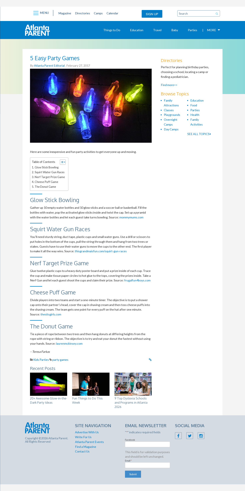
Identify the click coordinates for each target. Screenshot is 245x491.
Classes (169, 110)
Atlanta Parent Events (89, 442)
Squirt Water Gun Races (49, 172)
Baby (174, 30)
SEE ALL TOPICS (198, 134)
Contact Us (82, 451)
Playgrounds (172, 115)
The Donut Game (45, 186)
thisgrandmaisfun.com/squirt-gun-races (101, 251)
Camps (98, 13)
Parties (192, 30)
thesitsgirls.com (50, 314)
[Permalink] (150, 359)
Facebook (130, 439)
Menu (44, 13)
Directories (82, 13)
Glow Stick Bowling (47, 167)
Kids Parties (41, 359)
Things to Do (111, 30)
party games (60, 359)
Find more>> (169, 85)
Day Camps (171, 129)
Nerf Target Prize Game (50, 177)
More (211, 30)
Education (136, 30)
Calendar (112, 13)
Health (194, 115)
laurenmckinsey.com (69, 343)
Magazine (64, 13)
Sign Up (152, 14)
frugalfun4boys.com (137, 280)
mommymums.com (131, 217)
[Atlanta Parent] (37, 30)
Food (193, 105)
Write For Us (83, 437)
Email (128, 460)
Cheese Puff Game (46, 182)
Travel (157, 30)
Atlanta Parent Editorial (49, 65)
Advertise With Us (87, 432)
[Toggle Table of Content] (61, 162)
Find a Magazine (85, 446)
